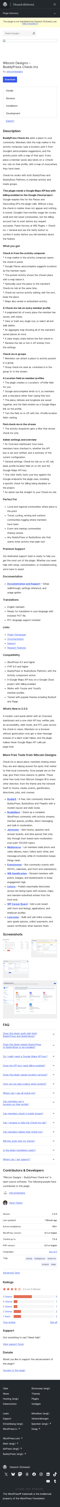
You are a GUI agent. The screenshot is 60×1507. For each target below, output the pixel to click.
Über (5, 1388)
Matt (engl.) (10, 1443)
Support (10, 120)
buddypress (40, 1258)
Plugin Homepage (16, 634)
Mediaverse (14, 847)
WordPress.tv (11, 1428)
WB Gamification (17, 873)
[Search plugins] (34, 33)
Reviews (10, 98)
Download (10, 79)
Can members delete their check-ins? (23, 1132)
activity (29, 1258)
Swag (35, 1428)
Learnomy (13, 917)
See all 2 (53, 1252)
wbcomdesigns (15, 71)
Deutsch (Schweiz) (20, 1467)
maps (53, 1264)
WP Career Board (17, 904)
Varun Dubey (16, 1202)
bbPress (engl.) (12, 1448)
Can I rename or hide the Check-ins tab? (24, 1122)
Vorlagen (36, 1403)
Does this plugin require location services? (25, 1074)
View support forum (13, 1344)
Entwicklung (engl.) (13, 1423)
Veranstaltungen (40, 1418)
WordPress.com (13, 1438)
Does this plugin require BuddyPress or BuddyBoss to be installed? (22, 1046)
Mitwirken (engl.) (40, 1413)
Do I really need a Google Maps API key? (25, 1056)
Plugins (35, 1398)
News (6, 1393)
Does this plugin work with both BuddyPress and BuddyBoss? (20, 1035)
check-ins (51, 1258)
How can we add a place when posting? (24, 1084)
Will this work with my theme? (19, 1141)
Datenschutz (10, 1403)
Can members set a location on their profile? (16, 1103)
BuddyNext (13, 812)
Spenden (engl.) (41, 1423)
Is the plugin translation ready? (19, 1150)
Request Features (16, 647)
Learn (6, 1413)
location (45, 1264)
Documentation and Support (23, 583)
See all (53, 1322)
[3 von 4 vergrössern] (24, 963)
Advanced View (11, 1272)
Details (9, 90)
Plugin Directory (10, 13)
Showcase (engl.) (40, 1388)
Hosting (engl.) (11, 1398)
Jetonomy (13, 829)
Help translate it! (30, 23)
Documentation (15, 639)
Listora (11, 886)
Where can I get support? (16, 1159)
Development (13, 113)
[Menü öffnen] (55, 4)
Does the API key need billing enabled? (24, 1065)
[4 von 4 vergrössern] (53, 984)
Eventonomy (14, 864)
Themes (35, 1393)
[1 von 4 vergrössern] (24, 943)
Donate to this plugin (14, 1370)
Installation (12, 105)
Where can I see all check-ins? (19, 1093)
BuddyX (11, 799)
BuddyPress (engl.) (14, 1454)
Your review (9, 1322)
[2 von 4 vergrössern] (53, 943)
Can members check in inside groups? (23, 1113)
